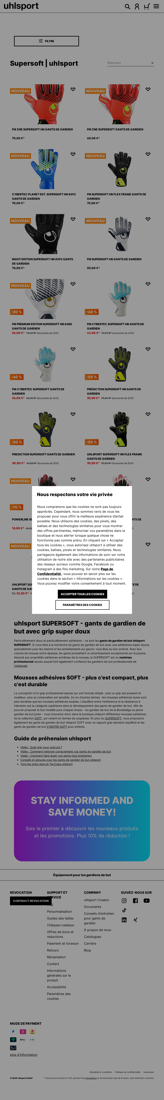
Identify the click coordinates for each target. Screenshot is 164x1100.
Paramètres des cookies (82, 605)
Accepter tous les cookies (82, 594)
